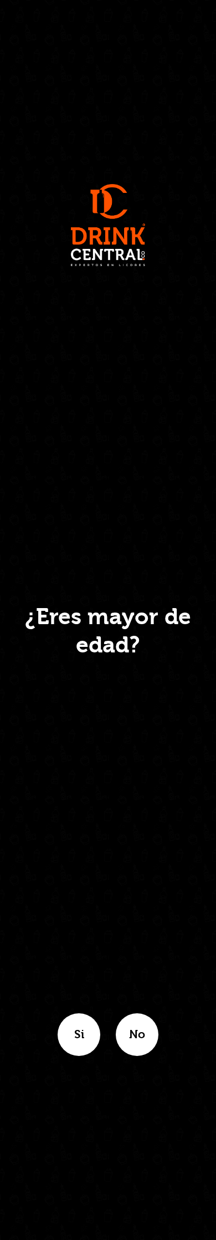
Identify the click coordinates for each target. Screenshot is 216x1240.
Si (79, 1034)
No (137, 1034)
